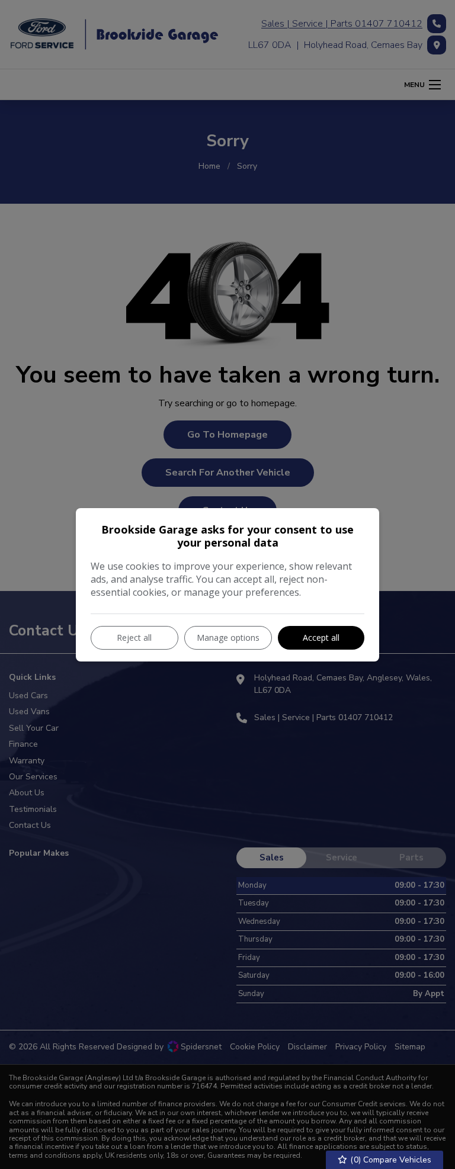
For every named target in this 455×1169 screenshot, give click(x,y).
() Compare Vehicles (389, 1159)
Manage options (228, 637)
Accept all (321, 637)
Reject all (134, 637)
